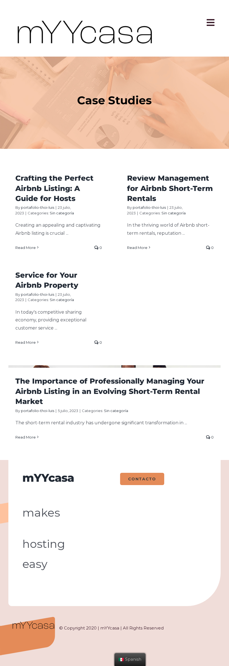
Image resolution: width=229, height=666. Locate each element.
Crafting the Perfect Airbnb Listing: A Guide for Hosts (54, 188)
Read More (25, 247)
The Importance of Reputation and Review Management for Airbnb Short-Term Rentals (170, 178)
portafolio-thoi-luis (37, 207)
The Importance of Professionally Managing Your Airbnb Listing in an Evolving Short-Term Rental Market (109, 391)
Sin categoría (62, 213)
